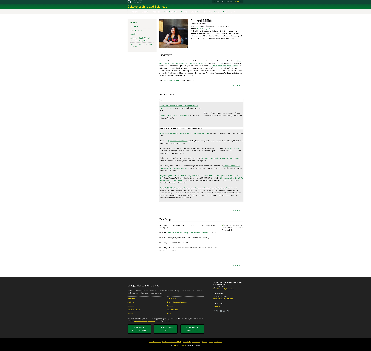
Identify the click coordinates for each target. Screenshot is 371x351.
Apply (223, 2)
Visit (227, 2)
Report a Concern (155, 342)
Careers (204, 342)
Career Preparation (170, 12)
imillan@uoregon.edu (204, 28)
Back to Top (238, 85)
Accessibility (187, 342)
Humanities (134, 26)
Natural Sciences (136, 30)
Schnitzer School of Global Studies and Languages (140, 39)
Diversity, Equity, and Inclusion (177, 302)
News (225, 12)
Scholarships (195, 12)
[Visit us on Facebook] (214, 311)
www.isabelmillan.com (171, 80)
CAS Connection (172, 310)
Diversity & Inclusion (211, 12)
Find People (218, 342)
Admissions (134, 12)
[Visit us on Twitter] (217, 311)
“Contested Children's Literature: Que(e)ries (175, 188)
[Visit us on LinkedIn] (227, 311)
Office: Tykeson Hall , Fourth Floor (223, 289)
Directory (133, 22)
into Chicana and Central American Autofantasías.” (209, 188)
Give (231, 2)
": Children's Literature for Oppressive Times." (185, 133)
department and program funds (144, 321)
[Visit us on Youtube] (221, 311)
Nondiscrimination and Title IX (171, 342)
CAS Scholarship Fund (166, 328)
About (233, 12)
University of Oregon (179, 345)
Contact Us (216, 306)
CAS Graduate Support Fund (192, 328)
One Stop (217, 2)
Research (156, 12)
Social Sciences (135, 34)
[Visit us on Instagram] (224, 311)
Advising (184, 12)
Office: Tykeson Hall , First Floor (223, 299)
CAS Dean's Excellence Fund (139, 328)
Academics (145, 12)
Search (237, 2)
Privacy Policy (196, 342)
